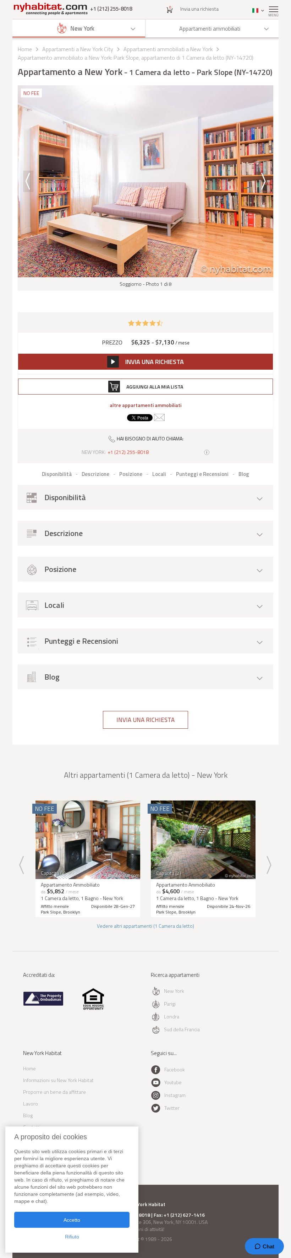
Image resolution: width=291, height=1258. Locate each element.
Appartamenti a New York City (77, 49)
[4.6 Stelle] (145, 322)
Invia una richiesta (199, 8)
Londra (171, 1016)
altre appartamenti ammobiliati (145, 405)
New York (174, 991)
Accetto (72, 1220)
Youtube (173, 1082)
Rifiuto (72, 1237)
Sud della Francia (182, 1029)
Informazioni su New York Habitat (58, 1080)
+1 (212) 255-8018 (111, 8)
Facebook (174, 1069)
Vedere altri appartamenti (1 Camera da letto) (145, 926)
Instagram (175, 1095)
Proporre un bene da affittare (54, 1092)
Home (25, 49)
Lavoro (30, 1103)
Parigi (170, 1003)
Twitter (172, 1108)
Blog (28, 1115)
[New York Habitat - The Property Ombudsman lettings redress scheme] (43, 1004)
